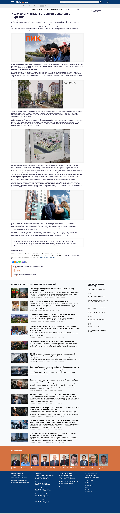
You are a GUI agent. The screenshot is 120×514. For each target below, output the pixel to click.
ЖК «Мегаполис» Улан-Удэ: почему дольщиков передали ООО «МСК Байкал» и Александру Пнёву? (54, 355)
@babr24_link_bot (21, 475)
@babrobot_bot (68, 477)
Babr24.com (27, 9)
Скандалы (50, 9)
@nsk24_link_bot (44, 495)
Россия (61, 9)
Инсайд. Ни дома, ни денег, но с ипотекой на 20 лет (49, 302)
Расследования (48, 297)
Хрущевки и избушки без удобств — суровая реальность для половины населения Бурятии (35, 253)
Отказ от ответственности (91, 473)
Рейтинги (36, 6)
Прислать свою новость (40, 506)
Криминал (47, 390)
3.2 (20, 511)
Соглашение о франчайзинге (92, 477)
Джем (15, 269)
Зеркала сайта (88, 491)
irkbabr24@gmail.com (45, 484)
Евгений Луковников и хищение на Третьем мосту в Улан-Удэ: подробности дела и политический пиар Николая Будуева (54, 421)
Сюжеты (20, 6)
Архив (52, 6)
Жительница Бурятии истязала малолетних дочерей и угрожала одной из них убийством (98, 302)
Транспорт (47, 349)
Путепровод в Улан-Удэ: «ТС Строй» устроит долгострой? (52, 341)
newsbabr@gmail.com (21, 477)
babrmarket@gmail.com (69, 483)
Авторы (31, 6)
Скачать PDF (52, 257)
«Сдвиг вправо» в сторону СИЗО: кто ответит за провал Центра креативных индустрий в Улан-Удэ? (54, 408)
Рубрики (25, 6)
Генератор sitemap (43, 511)
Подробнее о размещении (65, 486)
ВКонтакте (17, 270)
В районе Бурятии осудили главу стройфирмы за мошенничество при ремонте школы (96, 319)
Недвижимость (36, 9)
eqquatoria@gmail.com (69, 478)
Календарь (87, 489)
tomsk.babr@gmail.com (45, 502)
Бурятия (55, 9)
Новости (47, 6)
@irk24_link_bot (44, 483)
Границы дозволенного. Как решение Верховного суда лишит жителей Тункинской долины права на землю (53, 315)
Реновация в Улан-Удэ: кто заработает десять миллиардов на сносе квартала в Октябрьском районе (53, 434)
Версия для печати (44, 257)
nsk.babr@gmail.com (45, 496)
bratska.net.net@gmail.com (22, 482)
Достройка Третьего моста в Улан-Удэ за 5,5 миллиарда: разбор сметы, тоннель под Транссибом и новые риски (54, 368)
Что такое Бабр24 (89, 480)
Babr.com (23, 2)
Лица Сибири (16, 450)
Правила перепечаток (90, 475)
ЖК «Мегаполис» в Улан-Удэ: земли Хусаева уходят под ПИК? (53, 394)
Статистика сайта (89, 485)
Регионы (14, 6)
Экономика (47, 403)
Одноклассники (18, 271)
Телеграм (16, 267)
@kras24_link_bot (44, 489)
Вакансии (87, 482)
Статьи (42, 6)
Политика (44, 9)
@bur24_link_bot (44, 477)
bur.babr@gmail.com (18, 275)
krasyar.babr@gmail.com (45, 490)
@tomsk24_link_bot (44, 501)
